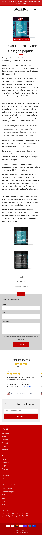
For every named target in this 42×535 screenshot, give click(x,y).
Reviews (5, 449)
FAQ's (4, 466)
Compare (5, 463)
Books (4, 501)
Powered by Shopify (21, 530)
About (4, 437)
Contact (5, 440)
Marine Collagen (8, 492)
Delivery (5, 459)
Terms (4, 478)
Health (15, 286)
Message (5, 321)
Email (4, 313)
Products (5, 443)
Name (4, 304)
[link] (21, 393)
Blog (3, 498)
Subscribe (20, 416)
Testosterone (7, 489)
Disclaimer (6, 475)
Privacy (4, 472)
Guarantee (5, 446)
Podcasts (5, 495)
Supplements (24, 286)
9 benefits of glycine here (26, 189)
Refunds (5, 469)
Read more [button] (27, 387)
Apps (4, 504)
